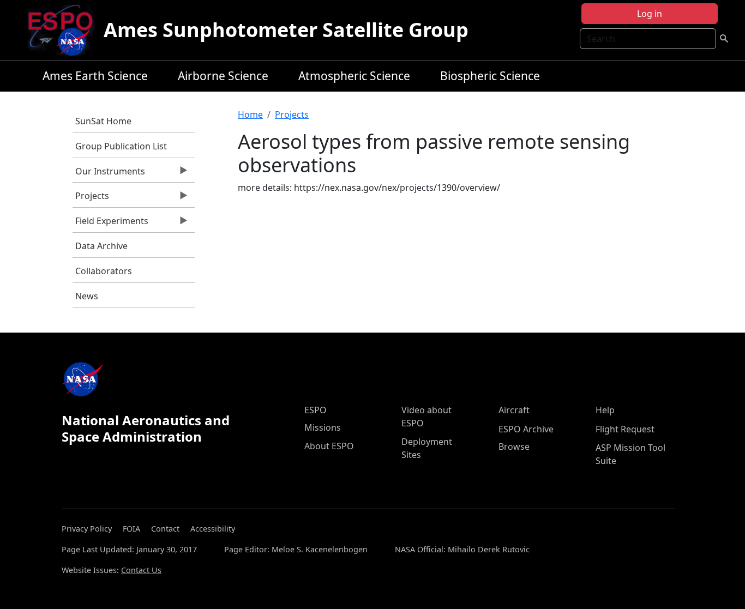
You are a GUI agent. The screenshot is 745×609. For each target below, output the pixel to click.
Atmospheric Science (354, 75)
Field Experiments (110, 223)
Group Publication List (121, 146)
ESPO (315, 410)
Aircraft (514, 410)
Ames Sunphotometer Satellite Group (286, 29)
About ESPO (329, 446)
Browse (514, 447)
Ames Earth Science (95, 75)
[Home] (65, 30)
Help (605, 410)
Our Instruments (109, 174)
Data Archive (101, 246)
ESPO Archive (526, 429)
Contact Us (141, 570)
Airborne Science (223, 75)
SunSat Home (103, 121)
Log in (649, 14)
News (86, 296)
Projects (91, 198)
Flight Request (625, 429)
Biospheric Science (490, 75)
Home (250, 114)
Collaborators (103, 271)
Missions (322, 427)
